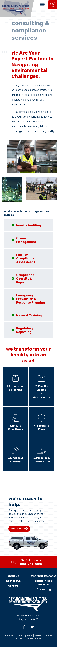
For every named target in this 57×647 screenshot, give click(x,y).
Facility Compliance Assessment (25, 258)
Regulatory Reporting (24, 330)
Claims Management (26, 240)
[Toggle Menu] (42, 4)
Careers (13, 585)
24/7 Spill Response (43, 576)
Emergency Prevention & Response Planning (30, 298)
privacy (28, 635)
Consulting (44, 589)
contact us (18, 528)
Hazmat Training (29, 315)
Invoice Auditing (28, 225)
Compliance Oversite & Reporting (25, 278)
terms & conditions (13, 635)
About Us (13, 576)
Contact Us (13, 580)
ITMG (39, 638)
